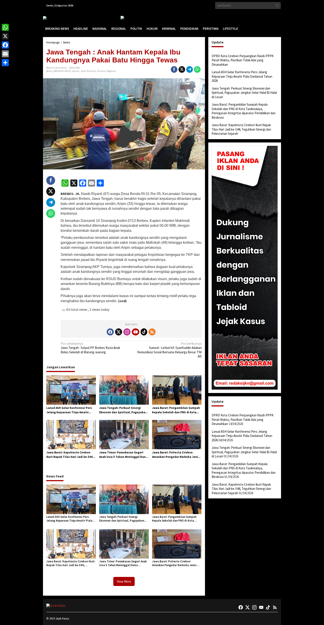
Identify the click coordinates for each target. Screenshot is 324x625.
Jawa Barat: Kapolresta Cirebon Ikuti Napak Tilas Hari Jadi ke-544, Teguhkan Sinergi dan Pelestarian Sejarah (70, 455)
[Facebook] (110, 331)
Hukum (75, 71)
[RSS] (152, 331)
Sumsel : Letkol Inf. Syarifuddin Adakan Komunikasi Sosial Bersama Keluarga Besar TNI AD (169, 350)
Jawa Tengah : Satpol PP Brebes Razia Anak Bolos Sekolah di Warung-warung (90, 347)
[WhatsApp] (5, 27)
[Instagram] (126, 331)
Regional (111, 71)
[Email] (5, 53)
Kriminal (101, 71)
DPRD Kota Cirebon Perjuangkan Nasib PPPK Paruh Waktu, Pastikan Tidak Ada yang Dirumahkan (243, 60)
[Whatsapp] (197, 69)
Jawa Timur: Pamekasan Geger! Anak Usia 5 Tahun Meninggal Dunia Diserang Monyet (123, 455)
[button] (277, 5)
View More (124, 581)
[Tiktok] (144, 331)
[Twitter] (118, 331)
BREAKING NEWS (62, 71)
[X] (5, 36)
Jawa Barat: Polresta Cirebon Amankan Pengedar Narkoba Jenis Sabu (175, 455)
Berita (49, 71)
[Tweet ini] (182, 69)
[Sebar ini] (174, 69)
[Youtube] (135, 331)
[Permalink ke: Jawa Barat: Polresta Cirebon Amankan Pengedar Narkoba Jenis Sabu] (177, 434)
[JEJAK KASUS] (54, 18)
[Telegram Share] (189, 69)
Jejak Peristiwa (88, 71)
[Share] (5, 62)
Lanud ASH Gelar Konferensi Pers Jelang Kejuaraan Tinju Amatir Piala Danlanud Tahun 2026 (69, 410)
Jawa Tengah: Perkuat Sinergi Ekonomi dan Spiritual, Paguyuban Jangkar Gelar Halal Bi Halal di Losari (123, 410)
